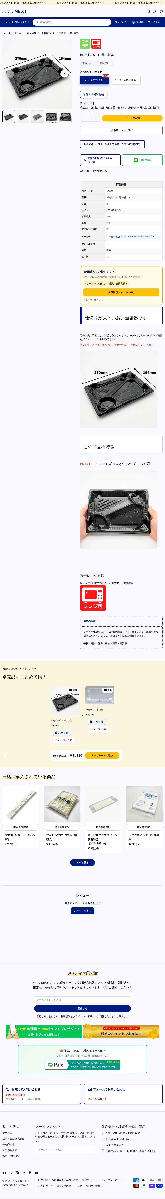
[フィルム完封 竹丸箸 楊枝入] (62, 804)
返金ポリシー (89, 1180)
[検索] (148, 11)
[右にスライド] (64, 74)
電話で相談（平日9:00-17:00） (99, 160)
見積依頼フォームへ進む (121, 292)
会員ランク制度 (94, 1185)
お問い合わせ (64, 1185)
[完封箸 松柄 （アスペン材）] (20, 804)
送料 (93, 107)
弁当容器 (46, 33)
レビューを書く (82, 910)
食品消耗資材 (9, 1150)
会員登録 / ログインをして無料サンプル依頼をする (112, 144)
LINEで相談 (146, 160)
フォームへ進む (95, 1099)
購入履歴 (140, 22)
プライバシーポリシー (85, 1016)
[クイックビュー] (34, 792)
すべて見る (83, 862)
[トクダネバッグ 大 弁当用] (144, 804)
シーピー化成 (113, 236)
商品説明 (104, 63)
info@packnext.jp (117, 1139)
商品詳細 (86, 63)
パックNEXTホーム (11, 33)
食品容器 (31, 33)
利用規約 (65, 1016)
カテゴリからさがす (19, 22)
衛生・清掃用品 (10, 1156)
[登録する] (93, 1150)
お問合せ (155, 22)
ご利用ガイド (45, 1185)
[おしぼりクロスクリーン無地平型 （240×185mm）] (103, 804)
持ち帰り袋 (8, 1144)
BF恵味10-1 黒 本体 (61, 720)
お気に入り (123, 22)
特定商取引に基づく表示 (65, 1180)
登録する (82, 1008)
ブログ (78, 1185)
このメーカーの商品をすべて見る (139, 236)
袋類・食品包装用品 (13, 1138)
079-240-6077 (15, 1095)
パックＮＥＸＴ (21, 1180)
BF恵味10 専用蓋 (94, 709)
